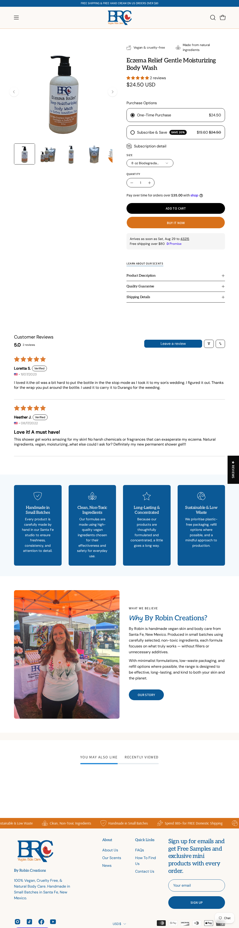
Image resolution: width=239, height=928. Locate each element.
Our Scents (111, 857)
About (107, 840)
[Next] (112, 91)
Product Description (141, 276)
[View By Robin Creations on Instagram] (17, 921)
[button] (212, 17)
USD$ (117, 924)
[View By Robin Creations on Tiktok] (29, 921)
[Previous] (14, 91)
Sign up (196, 902)
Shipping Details (138, 297)
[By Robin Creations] (119, 17)
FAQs (139, 850)
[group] (119, 3)
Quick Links (145, 840)
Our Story (146, 694)
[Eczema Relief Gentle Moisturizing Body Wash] (24, 153)
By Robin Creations (30, 871)
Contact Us (144, 871)
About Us (110, 850)
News (107, 865)
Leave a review (173, 343)
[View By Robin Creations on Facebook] (41, 921)
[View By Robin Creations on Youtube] (52, 921)
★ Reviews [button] (233, 469)
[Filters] (209, 344)
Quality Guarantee (140, 286)
